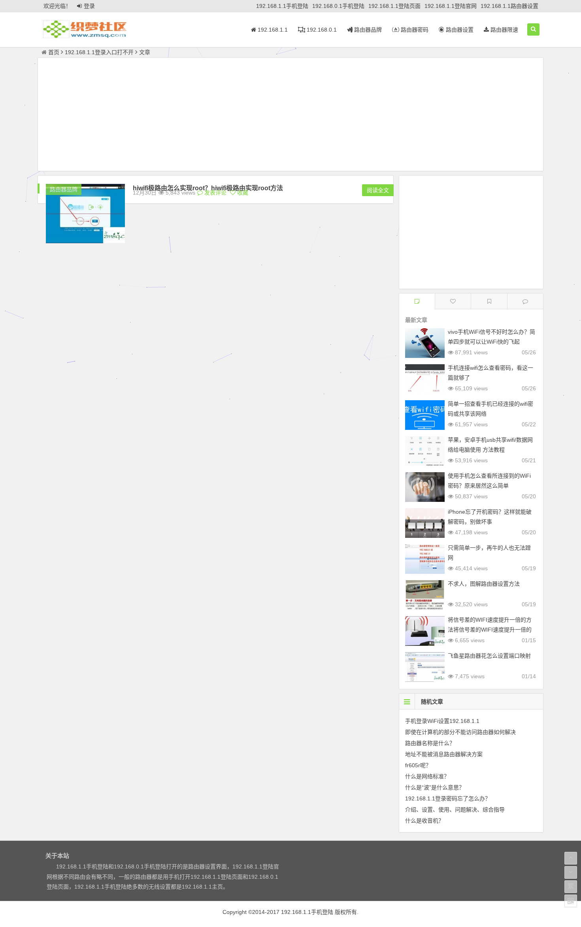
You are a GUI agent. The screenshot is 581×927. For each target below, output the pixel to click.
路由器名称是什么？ (430, 743)
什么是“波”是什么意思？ (434, 787)
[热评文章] (453, 301)
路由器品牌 (367, 29)
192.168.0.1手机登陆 (338, 6)
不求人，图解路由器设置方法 (484, 584)
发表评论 (214, 192)
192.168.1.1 (272, 29)
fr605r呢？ (418, 765)
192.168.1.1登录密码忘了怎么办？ (447, 798)
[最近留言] (525, 301)
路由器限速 (503, 29)
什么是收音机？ (424, 820)
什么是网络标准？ (427, 776)
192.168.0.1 (321, 29)
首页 (53, 52)
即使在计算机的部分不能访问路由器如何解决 (460, 732)
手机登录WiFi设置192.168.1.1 (442, 721)
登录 (89, 6)
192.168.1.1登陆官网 (450, 6)
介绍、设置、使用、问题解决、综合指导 (455, 809)
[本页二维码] (570, 901)
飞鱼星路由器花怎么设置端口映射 (489, 656)
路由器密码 (413, 29)
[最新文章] (417, 301)
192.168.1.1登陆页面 (394, 6)
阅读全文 (378, 190)
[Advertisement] (290, 115)
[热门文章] (489, 301)
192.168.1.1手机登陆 (282, 6)
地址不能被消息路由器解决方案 (444, 754)
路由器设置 (458, 29)
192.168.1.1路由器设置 (509, 6)
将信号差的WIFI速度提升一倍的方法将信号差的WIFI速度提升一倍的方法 (490, 630)
